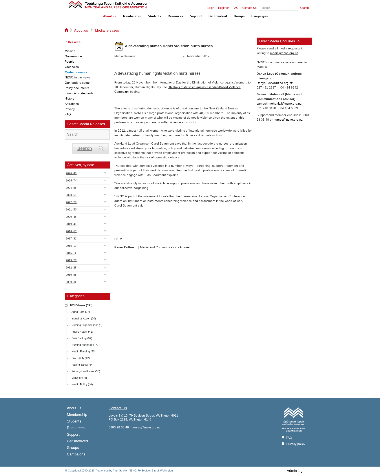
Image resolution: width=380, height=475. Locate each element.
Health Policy (82, 384)
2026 (71, 173)
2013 (71, 260)
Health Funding (83, 351)
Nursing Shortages (85, 344)
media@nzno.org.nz (284, 53)
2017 (71, 238)
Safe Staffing (81, 338)
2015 (71, 253)
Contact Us (249, 7)
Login (210, 7)
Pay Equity (80, 358)
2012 (71, 267)
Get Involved (217, 16)
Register (223, 7)
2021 (71, 209)
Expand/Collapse (66, 305)
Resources (175, 16)
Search (304, 7)
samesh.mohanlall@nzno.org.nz (279, 103)
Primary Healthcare (85, 371)
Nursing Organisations (86, 325)
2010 (71, 274)
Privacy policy (295, 444)
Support (196, 16)
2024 (71, 187)
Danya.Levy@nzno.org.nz (275, 83)
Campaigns (259, 16)
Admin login (296, 471)
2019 (71, 224)
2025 (71, 180)
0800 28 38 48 (119, 427)
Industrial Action (83, 318)
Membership (132, 16)
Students (154, 16)
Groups (239, 16)
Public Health (82, 331)
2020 (71, 216)
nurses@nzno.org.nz (288, 119)
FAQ (235, 7)
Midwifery (79, 377)
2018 (71, 231)
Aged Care (80, 312)
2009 (71, 282)
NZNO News (81, 305)
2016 (71, 245)
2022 (71, 202)
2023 (71, 195)
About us (109, 16)
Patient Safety (82, 364)
